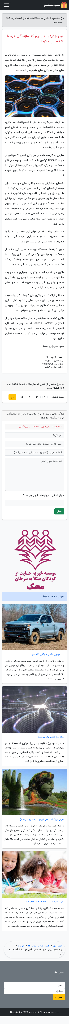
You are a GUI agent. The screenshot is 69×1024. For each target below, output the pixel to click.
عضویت (59, 997)
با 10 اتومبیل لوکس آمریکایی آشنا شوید (47, 654)
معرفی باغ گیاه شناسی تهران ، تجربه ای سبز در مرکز (41, 819)
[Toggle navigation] (6, 5)
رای (12, 397)
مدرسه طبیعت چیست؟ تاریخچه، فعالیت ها (44, 902)
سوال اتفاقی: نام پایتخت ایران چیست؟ (43, 495)
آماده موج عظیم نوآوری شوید (51, 737)
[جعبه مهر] (55, 5)
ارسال (59, 511)
